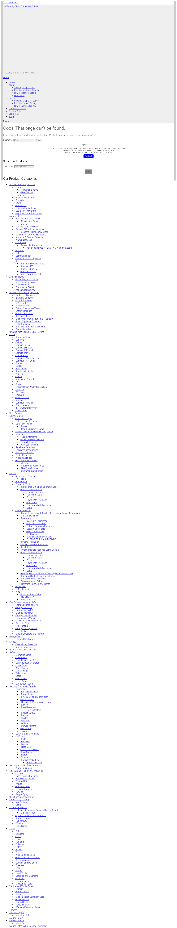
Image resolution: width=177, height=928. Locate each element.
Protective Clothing (30, 760)
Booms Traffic (22, 891)
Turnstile (20, 200)
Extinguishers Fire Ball (26, 615)
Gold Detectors (34, 710)
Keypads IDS (27, 266)
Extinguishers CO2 (24, 610)
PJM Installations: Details (26, 90)
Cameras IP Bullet (24, 402)
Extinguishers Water (25, 618)
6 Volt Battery (22, 303)
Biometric (20, 195)
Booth (18, 203)
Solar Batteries (23, 324)
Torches (25, 731)
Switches (20, 389)
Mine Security (22, 284)
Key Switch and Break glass (29, 213)
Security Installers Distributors (23, 765)
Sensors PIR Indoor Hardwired (30, 229)
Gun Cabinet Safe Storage (28, 662)
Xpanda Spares (23, 818)
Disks (18, 836)
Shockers (25, 720)
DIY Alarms (21, 242)
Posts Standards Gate (31, 489)
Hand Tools (21, 873)
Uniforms (20, 736)
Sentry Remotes (23, 455)
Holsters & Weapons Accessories (37, 702)
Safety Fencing (23, 589)
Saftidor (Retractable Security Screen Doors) (37, 810)
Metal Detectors (28, 707)
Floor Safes (21, 678)
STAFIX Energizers (35, 531)
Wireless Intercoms (30, 444)
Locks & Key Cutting (19, 799)
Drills (18, 831)
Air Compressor (23, 860)
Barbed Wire (21, 481)
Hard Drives (21, 368)
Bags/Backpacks (29, 691)
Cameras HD (22, 355)
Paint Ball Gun (23, 786)
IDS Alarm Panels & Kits (32, 263)
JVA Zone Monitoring (37, 523)
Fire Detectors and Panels (28, 218)
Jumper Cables (23, 316)
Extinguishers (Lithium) (27, 628)
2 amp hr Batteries (24, 297)
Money (12, 641)
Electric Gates (16, 416)
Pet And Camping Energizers (40, 526)
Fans (18, 868)
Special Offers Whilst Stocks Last (31, 387)
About (12, 85)
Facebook (88, 156)
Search (88, 172)
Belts (23, 739)
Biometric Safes (23, 655)
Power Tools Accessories (28, 857)
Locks (18, 805)
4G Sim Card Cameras (26, 408)
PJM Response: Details (25, 93)
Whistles (25, 723)
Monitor (19, 400)
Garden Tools (22, 881)
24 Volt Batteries (24, 300)
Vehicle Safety (22, 904)
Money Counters (24, 647)
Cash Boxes (21, 657)
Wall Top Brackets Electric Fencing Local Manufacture (47, 573)
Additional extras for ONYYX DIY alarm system (49, 248)
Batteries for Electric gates (28, 421)
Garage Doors (16, 636)
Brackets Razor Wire (31, 594)
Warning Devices (24, 240)
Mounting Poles (23, 915)
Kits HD (19, 374)
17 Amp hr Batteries (25, 295)
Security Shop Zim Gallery (26, 100)
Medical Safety (16, 920)
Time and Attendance (26, 208)
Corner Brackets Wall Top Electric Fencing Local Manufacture (50, 513)
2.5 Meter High (28, 812)
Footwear (25, 741)
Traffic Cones (22, 902)
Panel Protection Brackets (33, 578)
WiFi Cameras (22, 397)
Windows (20, 823)
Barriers (19, 889)
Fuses (24, 426)
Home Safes (21, 665)
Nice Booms (27, 192)
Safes (12, 652)
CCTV (12, 334)
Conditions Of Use (17, 108)
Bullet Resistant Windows (21, 797)
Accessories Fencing (26, 476)
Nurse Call (21, 923)
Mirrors (19, 894)
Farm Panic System (25, 778)
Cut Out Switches (29, 515)
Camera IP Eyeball (24, 350)
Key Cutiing (21, 802)
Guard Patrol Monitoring (27, 733)
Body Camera (22, 405)
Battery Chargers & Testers (28, 308)
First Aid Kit (21, 781)
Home (12, 82)
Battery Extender (24, 311)
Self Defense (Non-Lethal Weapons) (26, 770)
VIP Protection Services (27, 282)
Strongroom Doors (24, 683)
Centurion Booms (29, 189)
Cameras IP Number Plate (28, 358)
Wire (18, 591)
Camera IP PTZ (23, 353)
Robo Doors (21, 820)
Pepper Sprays (28, 712)
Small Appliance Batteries (28, 321)
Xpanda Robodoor (18, 807)
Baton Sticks (27, 694)
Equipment (21, 689)
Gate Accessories (24, 423)
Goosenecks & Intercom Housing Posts (34, 431)
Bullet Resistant (34, 762)
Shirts (24, 754)
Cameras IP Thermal (26, 360)
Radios (24, 715)
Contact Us (14, 114)
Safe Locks (21, 673)
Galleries (13, 98)
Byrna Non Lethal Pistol (27, 776)
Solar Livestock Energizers (39, 536)
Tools (12, 828)
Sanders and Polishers (26, 862)
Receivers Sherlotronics (27, 450)
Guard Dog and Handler (27, 279)
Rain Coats (26, 752)
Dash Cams (21, 410)
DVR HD (19, 366)
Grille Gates (21, 826)
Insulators (26, 547)
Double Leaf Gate (35, 492)
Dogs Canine (15, 413)
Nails (23, 479)
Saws (18, 839)
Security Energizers (36, 529)
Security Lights (16, 912)
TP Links (20, 392)
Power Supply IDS (29, 269)
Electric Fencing (23, 510)
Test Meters (32, 534)
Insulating (20, 878)
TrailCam (20, 395)
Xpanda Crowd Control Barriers (31, 815)
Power (19, 384)
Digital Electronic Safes (27, 660)
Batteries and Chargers (27, 876)
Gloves (24, 744)
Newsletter (19, 95)
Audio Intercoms (29, 437)
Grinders (20, 834)
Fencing (13, 473)
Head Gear (26, 747)
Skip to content (10, 2)
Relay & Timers (28, 271)
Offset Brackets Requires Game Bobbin (40, 550)
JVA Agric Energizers (37, 521)
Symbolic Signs (23, 623)
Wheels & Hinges (24, 458)
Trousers (25, 757)
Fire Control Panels (30, 221)
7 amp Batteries (23, 305)
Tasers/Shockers (24, 789)
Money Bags (22, 670)
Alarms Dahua (16, 918)
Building (20, 844)
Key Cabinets (22, 668)
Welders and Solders (25, 855)
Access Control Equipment (22, 184)
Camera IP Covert (24, 347)
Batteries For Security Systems (24, 292)
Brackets (20, 250)
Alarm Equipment (24, 768)
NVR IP (19, 381)
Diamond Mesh (23, 484)
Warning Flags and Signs (28, 907)
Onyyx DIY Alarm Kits (31, 245)
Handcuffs (26, 728)
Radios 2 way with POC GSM (23, 649)
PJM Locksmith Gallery (25, 103)
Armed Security (16, 277)
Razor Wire (21, 586)
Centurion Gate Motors (32, 471)
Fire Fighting (22, 626)
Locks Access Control (26, 210)
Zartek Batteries (23, 329)
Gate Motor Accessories (32, 465)
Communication (23, 256)
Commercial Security (26, 287)
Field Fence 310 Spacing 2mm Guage (39, 487)
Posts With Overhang (37, 500)
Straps (19, 870)
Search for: (8, 166)
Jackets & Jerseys (30, 749)
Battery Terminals (24, 313)
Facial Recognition (25, 197)
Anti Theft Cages (24, 418)
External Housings (30, 542)
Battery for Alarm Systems (28, 258)
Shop (11, 116)
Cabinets (20, 339)
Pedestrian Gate (34, 494)
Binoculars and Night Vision (34, 697)
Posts (29, 497)
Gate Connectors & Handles (34, 544)
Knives (24, 704)
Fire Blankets (22, 631)
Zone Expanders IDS (31, 274)
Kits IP (19, 376)
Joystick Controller (25, 371)
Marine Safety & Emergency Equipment (28, 926)
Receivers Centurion (25, 447)
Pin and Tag (21, 205)
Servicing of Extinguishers (28, 620)
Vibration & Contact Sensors (29, 237)
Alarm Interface (23, 337)
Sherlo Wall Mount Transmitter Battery (34, 318)
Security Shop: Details (24, 87)
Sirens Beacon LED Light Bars (30, 897)
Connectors (21, 363)
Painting (20, 841)
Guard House (27, 699)
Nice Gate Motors (29, 468)
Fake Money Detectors (26, 644)
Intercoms (20, 434)
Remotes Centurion (25, 452)
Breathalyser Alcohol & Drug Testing (26, 332)
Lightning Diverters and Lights (35, 584)
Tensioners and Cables (32, 581)
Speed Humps (22, 899)
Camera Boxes (23, 345)
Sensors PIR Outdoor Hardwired (31, 234)
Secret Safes (22, 681)
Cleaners (20, 865)
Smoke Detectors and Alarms (30, 633)
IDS (17, 261)
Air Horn (20, 773)
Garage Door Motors (25, 639)
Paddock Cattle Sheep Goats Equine (38, 576)
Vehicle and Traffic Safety (21, 886)
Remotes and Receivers (27, 226)
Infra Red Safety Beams (32, 429)
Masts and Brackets (25, 379)
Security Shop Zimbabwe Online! (20, 72)
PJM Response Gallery (25, 106)
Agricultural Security (25, 290)
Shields (24, 718)
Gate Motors (22, 463)
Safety (19, 847)
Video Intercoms (29, 442)
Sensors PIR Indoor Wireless (34, 232)
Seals (18, 676)
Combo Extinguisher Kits (28, 605)
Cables (19, 253)
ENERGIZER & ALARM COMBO (41, 539)
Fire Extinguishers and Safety (23, 602)
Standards (32, 502)
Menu (6, 77)
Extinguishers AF (24, 607)
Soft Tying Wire (28, 599)
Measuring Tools (24, 883)
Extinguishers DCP (24, 612)
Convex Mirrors (28, 726)
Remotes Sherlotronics (26, 460)
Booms (19, 187)
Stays (29, 508)
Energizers (26, 518)
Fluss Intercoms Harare (32, 439)
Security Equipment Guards (22, 686)
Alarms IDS (14, 216)
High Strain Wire (29, 597)
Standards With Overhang (39, 505)
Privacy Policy (15, 111)
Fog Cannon (22, 224)
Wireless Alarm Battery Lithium (30, 326)
